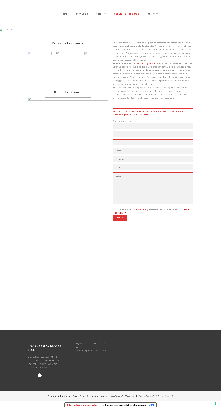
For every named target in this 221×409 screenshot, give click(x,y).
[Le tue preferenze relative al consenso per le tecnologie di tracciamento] (216, 404)
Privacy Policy (142, 209)
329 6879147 (44, 367)
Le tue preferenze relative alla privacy (123, 405)
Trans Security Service (145, 63)
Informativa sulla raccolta (82, 405)
